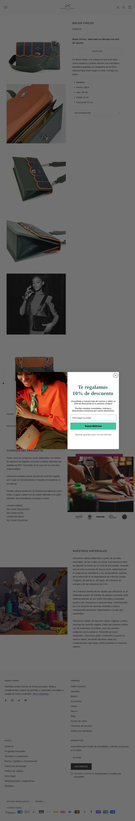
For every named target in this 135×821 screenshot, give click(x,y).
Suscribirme (93, 426)
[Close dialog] (115, 375)
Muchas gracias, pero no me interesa (93, 434)
